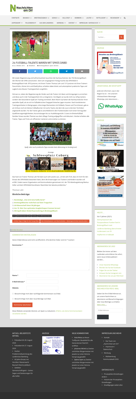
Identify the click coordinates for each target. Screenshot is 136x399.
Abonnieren (103, 317)
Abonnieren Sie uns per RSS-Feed (111, 276)
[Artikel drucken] (10, 230)
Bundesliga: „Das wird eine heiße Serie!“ (29, 200)
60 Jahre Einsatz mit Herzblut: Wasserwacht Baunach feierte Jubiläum (21, 362)
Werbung (60, 23)
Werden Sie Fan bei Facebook (109, 267)
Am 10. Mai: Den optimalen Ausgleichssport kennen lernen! (37, 208)
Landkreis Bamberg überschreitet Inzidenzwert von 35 (109, 229)
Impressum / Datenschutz (88, 23)
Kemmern (78, 18)
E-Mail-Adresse (18, 282)
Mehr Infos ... (102, 305)
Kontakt (72, 23)
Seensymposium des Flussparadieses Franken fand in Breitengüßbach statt (108, 222)
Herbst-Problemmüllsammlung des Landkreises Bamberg (22, 354)
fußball (34, 216)
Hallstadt (66, 18)
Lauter (88, 18)
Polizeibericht (30, 23)
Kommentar (17, 245)
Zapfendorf (16, 23)
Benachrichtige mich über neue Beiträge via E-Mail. (33, 299)
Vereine (56, 65)
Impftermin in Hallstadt (105, 235)
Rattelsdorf (101, 18)
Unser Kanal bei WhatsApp (108, 265)
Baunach (26, 18)
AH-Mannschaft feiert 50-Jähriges (27, 205)
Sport (51, 65)
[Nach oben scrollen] (133, 396)
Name (15, 275)
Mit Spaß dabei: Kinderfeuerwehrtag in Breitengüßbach (35, 211)
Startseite (15, 18)
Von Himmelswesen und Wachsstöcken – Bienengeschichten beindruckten (64, 221)
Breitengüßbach (40, 18)
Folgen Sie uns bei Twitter (108, 270)
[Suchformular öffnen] (125, 17)
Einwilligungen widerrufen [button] (113, 385)
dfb (29, 216)
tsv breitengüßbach (44, 216)
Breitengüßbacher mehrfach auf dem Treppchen (33, 202)
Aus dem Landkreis (46, 23)
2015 (14, 216)
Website (15, 288)
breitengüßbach (22, 216)
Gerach (54, 18)
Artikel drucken (17, 230)
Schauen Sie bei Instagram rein (110, 273)
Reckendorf (114, 18)
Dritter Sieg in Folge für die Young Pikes (26, 221)
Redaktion (32, 65)
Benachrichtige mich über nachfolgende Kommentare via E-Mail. (38, 294)
